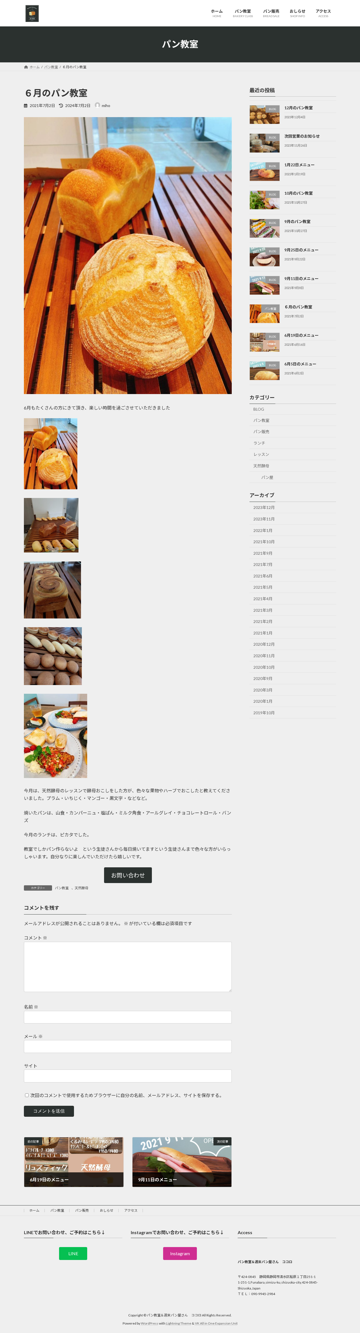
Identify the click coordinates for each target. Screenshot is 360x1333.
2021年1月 (263, 632)
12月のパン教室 (298, 107)
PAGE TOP (346, 1287)
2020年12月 (264, 644)
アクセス (131, 1210)
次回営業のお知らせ (302, 136)
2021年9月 (263, 553)
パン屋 (265, 477)
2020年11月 (264, 655)
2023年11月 (264, 519)
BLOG (258, 409)
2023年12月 (264, 507)
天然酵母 (81, 888)
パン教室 (62, 888)
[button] (128, 875)
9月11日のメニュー (301, 278)
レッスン (261, 454)
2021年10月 (264, 541)
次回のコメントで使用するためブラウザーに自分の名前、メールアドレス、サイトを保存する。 (127, 1095)
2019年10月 (264, 712)
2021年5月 (263, 587)
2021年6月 (263, 575)
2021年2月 (263, 621)
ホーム (34, 1210)
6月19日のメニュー (301, 335)
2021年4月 (263, 598)
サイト (30, 1065)
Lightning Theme (178, 1323)
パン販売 (261, 431)
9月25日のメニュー (301, 249)
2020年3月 (263, 689)
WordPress (149, 1323)
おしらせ (106, 1210)
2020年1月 (263, 701)
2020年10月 (264, 667)
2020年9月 (263, 678)
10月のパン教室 (298, 192)
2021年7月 (263, 564)
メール (33, 1036)
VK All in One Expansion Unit (216, 1323)
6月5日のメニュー (300, 363)
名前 (31, 1006)
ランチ (259, 442)
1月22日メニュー (299, 164)
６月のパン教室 (298, 306)
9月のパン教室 (297, 221)
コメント (35, 937)
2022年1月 (263, 530)
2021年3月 (263, 610)
